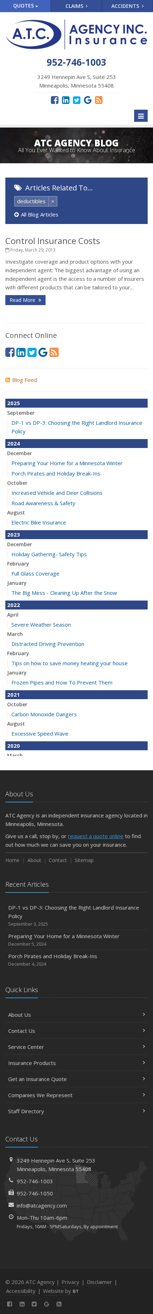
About (34, 860)
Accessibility (21, 1290)
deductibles (31, 201)
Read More (23, 300)
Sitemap (84, 860)
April (13, 614)
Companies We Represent (40, 1095)
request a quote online (95, 836)
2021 (13, 694)
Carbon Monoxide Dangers (44, 714)
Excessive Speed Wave (39, 733)
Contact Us (21, 1030)
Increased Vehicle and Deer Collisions (56, 492)
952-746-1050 (35, 1193)
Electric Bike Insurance (38, 522)
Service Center (26, 1046)
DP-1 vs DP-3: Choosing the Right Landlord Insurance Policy (73, 915)
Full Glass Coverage (35, 573)
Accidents (126, 6)
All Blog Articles (39, 214)
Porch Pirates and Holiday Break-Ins (55, 473)
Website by (61, 1290)
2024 (13, 443)
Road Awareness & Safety (43, 503)
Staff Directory (26, 1111)
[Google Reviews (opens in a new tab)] (87, 100)
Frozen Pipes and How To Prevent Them (61, 682)
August (16, 512)
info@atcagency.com (42, 1205)
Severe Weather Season (41, 624)
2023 (13, 534)
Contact (58, 860)
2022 (13, 604)
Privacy (70, 1281)
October (17, 482)
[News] (98, 100)
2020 (13, 745)
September (21, 412)
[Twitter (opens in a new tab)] (76, 100)
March (15, 634)
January (17, 582)
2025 (13, 403)
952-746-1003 (35, 1181)
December (19, 453)
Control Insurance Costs (52, 241)
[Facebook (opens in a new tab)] (54, 100)
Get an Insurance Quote (37, 1078)
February (18, 563)
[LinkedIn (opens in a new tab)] (65, 100)
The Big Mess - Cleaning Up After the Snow (64, 592)
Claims (75, 6)
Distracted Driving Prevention (47, 643)
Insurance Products (32, 1062)
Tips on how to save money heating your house (69, 663)
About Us (19, 1014)
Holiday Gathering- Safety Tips (49, 554)
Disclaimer (99, 1281)
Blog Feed (24, 379)
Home (12, 860)
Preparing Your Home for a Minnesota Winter (67, 463)
